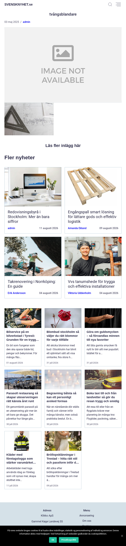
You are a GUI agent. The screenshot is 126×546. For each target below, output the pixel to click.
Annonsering (86, 515)
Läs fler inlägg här (63, 145)
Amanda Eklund (77, 228)
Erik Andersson (17, 293)
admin (26, 21)
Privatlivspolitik (68, 540)
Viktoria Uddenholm (79, 293)
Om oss (86, 520)
